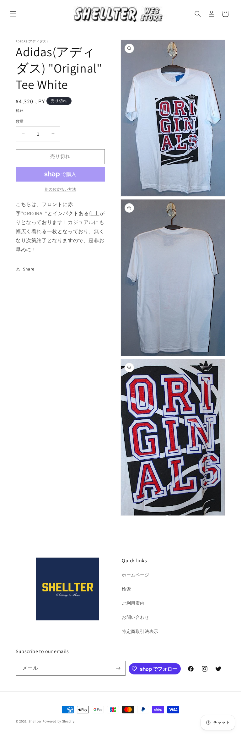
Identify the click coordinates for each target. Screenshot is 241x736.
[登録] (118, 668)
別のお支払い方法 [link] (60, 189)
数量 (20, 121)
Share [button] (29, 269)
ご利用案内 (133, 603)
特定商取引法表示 (140, 631)
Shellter (35, 721)
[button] (13, 14)
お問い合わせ (135, 617)
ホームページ (135, 575)
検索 (126, 589)
